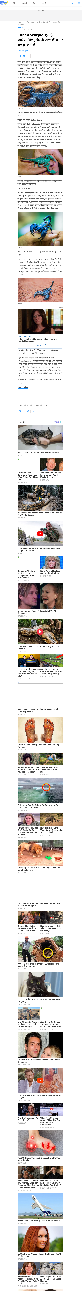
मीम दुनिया (45, 3)
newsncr (20, 176)
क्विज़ (34, 3)
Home (20, 22)
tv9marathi (20, 108)
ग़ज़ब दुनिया (26, 22)
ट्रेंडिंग (14, 3)
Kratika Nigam (23, 51)
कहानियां (24, 3)
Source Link (23, 387)
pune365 (20, 247)
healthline (20, 303)
